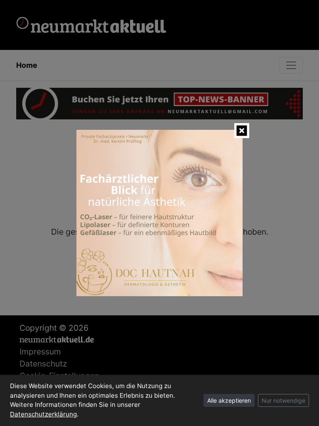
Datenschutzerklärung (43, 414)
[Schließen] (241, 130)
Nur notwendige (283, 400)
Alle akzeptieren (229, 400)
